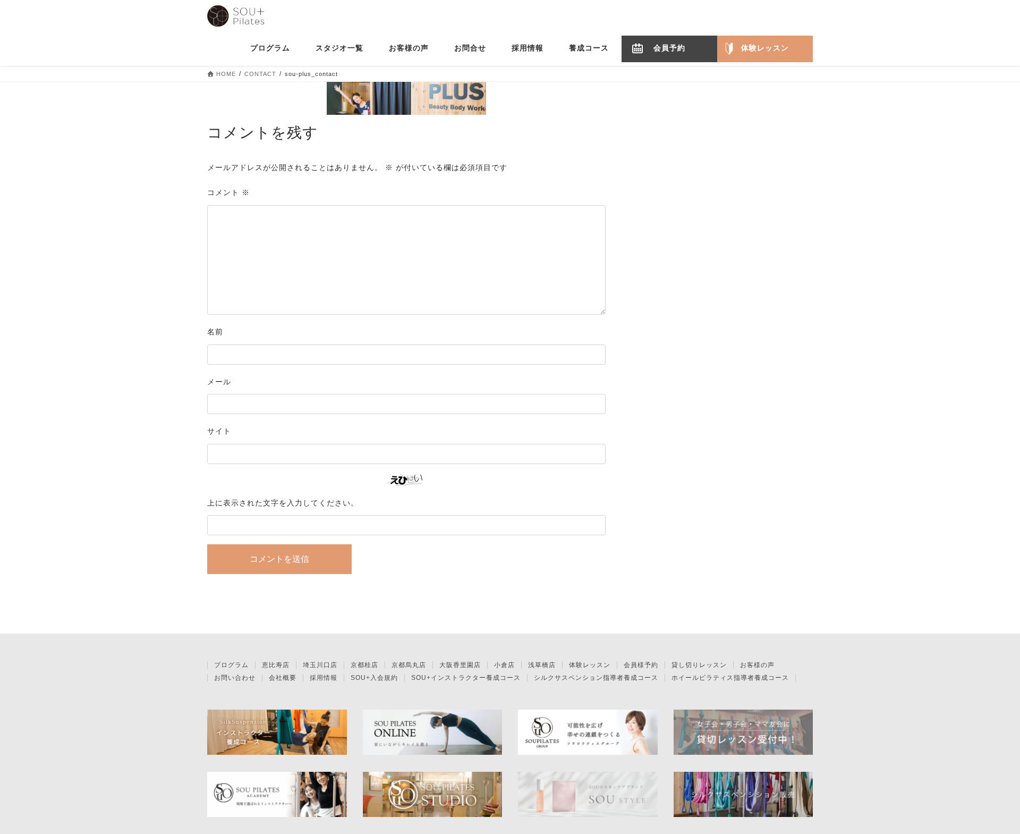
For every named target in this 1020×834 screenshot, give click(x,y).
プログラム (231, 665)
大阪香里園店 (460, 665)
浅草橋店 (542, 665)
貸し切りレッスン (699, 665)
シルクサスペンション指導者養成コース (596, 677)
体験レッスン (589, 665)
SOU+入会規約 (374, 677)
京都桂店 (364, 665)
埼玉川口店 (320, 665)
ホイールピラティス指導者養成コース (730, 677)
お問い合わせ (235, 677)
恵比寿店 (276, 665)
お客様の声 (757, 665)
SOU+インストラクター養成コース (466, 677)
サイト (219, 431)
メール (219, 381)
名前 (215, 331)
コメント (228, 192)
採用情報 (323, 677)
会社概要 (282, 677)
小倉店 (504, 665)
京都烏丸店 (409, 665)
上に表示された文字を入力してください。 (283, 503)
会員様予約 (641, 665)
